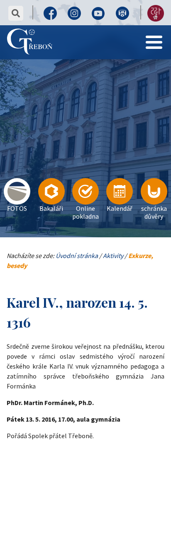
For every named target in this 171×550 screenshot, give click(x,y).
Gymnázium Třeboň (29, 42)
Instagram (74, 13)
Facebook (50, 13)
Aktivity (113, 255)
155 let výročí (155, 13)
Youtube (98, 13)
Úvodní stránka (77, 255)
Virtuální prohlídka (122, 13)
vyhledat (15, 13)
